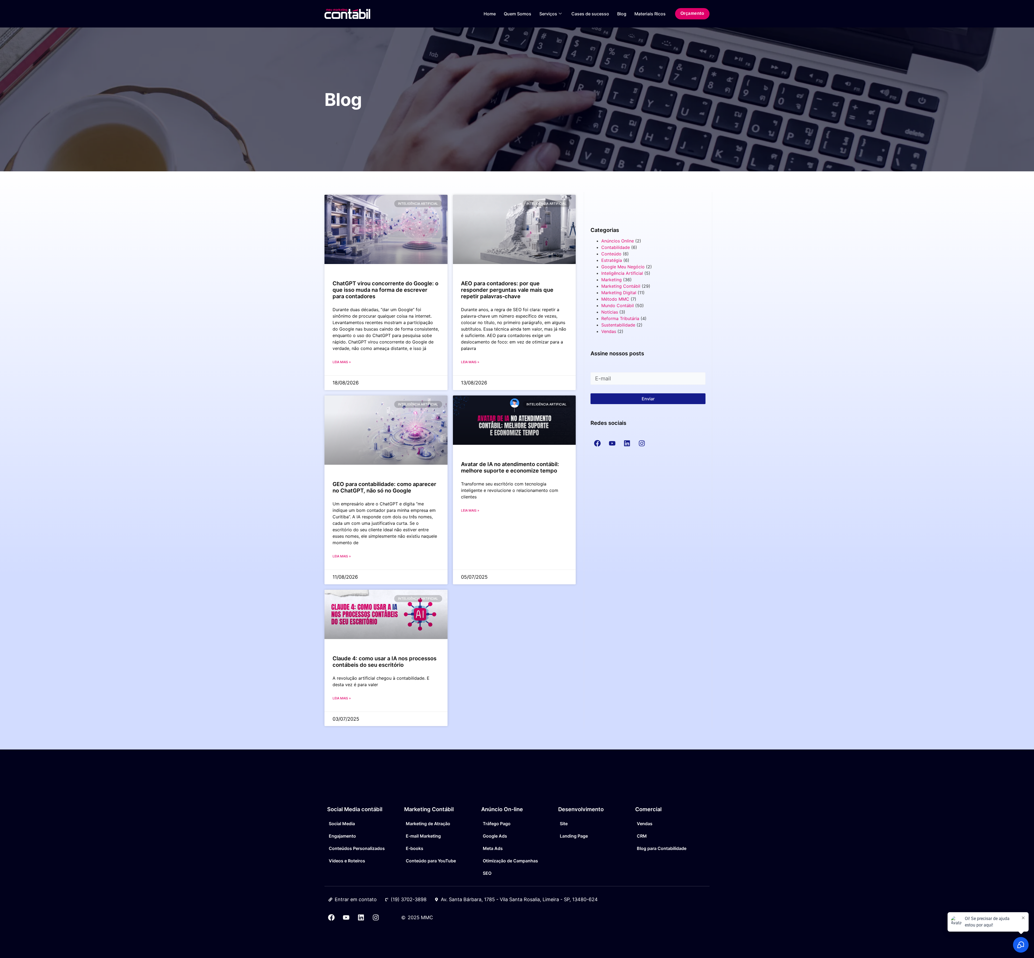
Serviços (548, 13)
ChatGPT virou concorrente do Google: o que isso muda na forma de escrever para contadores (385, 290)
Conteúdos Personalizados (357, 848)
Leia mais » (342, 362)
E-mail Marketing (423, 836)
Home (490, 13)
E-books (414, 848)
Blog (621, 13)
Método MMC (615, 299)
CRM (642, 836)
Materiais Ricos (650, 13)
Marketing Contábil (620, 286)
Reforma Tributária (620, 318)
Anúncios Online (617, 241)
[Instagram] (375, 917)
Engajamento (342, 836)
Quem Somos (517, 13)
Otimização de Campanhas (510, 860)
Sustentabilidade (618, 325)
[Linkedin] (361, 917)
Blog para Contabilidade (661, 848)
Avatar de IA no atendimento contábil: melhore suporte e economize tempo (510, 467)
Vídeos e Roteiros (347, 860)
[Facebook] (331, 917)
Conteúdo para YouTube (431, 860)
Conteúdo (611, 253)
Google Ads (495, 836)
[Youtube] (346, 917)
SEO (487, 873)
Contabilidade (615, 247)
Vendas (608, 331)
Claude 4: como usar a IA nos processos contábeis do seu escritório (384, 661)
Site (564, 823)
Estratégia (611, 260)
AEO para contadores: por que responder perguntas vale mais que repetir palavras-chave (507, 290)
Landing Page (574, 836)
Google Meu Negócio (623, 266)
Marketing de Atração (428, 823)
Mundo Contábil (617, 305)
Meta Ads (493, 848)
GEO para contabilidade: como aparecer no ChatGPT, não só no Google (384, 487)
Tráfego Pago (497, 823)
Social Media (342, 823)
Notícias (609, 312)
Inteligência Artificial (622, 273)
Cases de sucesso (590, 13)
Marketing (611, 279)
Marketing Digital (618, 292)
